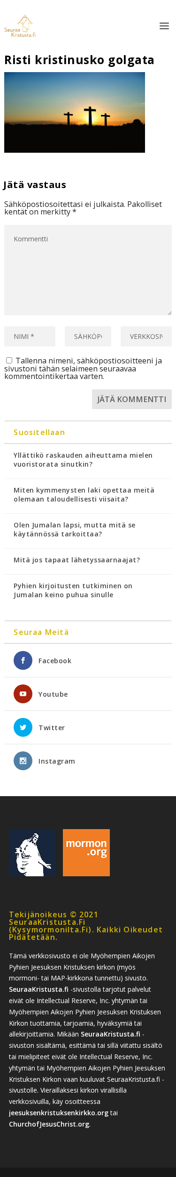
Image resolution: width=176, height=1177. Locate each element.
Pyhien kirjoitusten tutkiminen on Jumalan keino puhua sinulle (73, 590)
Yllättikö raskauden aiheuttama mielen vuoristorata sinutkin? (83, 460)
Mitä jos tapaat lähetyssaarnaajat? (77, 559)
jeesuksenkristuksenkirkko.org (58, 1112)
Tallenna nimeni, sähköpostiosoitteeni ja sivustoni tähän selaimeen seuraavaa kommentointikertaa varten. (83, 368)
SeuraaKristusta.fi (39, 989)
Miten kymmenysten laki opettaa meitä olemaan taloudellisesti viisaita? (84, 494)
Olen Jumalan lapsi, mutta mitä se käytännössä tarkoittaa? (75, 529)
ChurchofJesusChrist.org (49, 1123)
